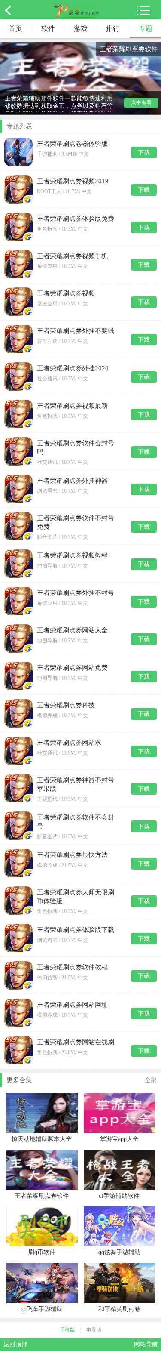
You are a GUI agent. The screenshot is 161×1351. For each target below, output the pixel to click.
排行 (113, 28)
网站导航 (146, 1344)
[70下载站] (76, 11)
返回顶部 (15, 1344)
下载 (144, 152)
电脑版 (94, 1330)
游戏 (81, 28)
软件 (48, 28)
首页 (15, 28)
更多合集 (81, 1079)
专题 (145, 28)
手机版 (67, 1330)
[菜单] (143, 10)
